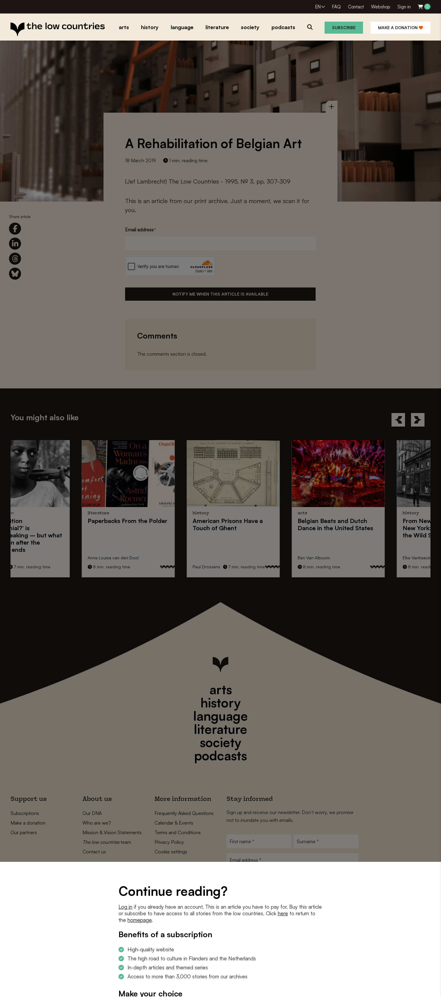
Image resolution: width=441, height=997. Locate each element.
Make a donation (398, 27)
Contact (356, 7)
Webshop (380, 7)
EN (318, 7)
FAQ (336, 7)
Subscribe (344, 27)
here (283, 913)
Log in (125, 907)
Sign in (404, 7)
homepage (140, 920)
